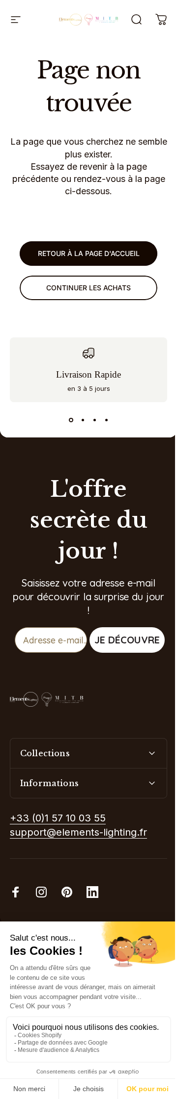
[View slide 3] (94, 420)
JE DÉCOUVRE (127, 640)
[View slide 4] (106, 420)
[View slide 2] (82, 420)
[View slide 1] (71, 420)
